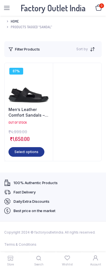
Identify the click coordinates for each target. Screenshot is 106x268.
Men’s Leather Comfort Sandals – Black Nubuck (26, 112)
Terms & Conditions (20, 244)
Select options (26, 152)
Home (15, 21)
